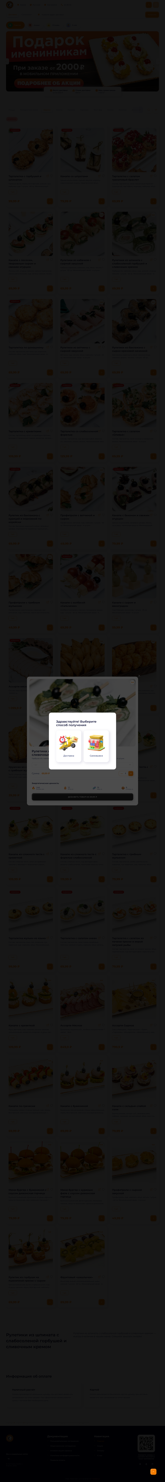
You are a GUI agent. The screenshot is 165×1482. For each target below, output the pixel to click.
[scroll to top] (153, 1472)
